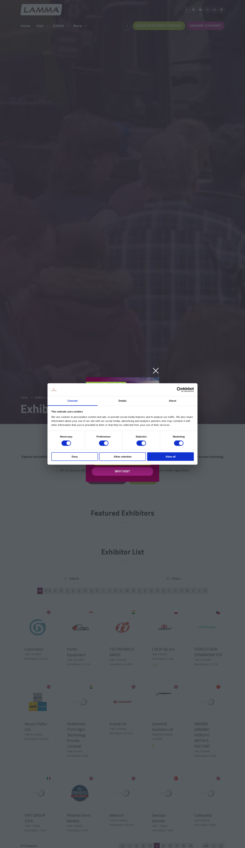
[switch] (103, 443)
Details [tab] (122, 400)
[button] (155, 370)
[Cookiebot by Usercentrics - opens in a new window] (179, 389)
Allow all (171, 456)
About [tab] (172, 400)
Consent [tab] (73, 400)
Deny (75, 456)
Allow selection (123, 456)
